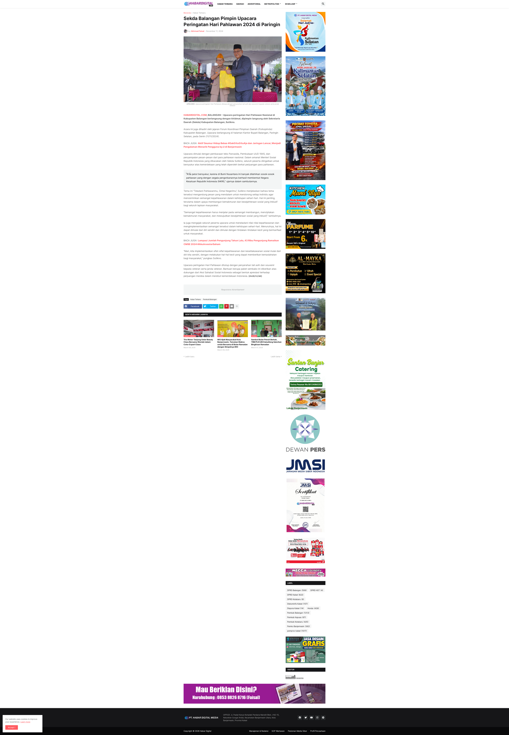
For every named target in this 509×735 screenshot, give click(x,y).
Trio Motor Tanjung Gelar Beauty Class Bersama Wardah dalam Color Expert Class (198, 341)
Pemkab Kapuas (296, 617)
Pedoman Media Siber (297, 731)
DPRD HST (316, 590)
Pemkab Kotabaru (297, 622)
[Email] (231, 306)
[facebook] (300, 717)
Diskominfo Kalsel (297, 604)
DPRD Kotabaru (295, 599)
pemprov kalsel (297, 631)
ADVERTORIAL (254, 4)
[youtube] (311, 717)
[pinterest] (323, 717)
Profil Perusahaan (317, 731)
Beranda (187, 13)
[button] (323, 4)
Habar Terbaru (199, 13)
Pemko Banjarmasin (298, 626)
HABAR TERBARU (225, 4)
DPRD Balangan (297, 590)
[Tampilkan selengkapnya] (237, 306)
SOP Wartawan (278, 731)
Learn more (25, 722)
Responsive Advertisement (232, 289)
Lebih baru (189, 356)
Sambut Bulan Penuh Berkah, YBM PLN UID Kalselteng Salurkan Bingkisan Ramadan (266, 341)
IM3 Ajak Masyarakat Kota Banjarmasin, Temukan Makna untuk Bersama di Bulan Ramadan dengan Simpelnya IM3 (232, 343)
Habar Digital (205, 731)
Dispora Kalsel (295, 608)
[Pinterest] (226, 306)
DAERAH (240, 4)
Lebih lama (275, 356)
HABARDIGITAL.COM (195, 115)
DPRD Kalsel (295, 595)
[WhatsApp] (221, 306)
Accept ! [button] (11, 727)
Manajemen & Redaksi (258, 731)
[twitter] (305, 717)
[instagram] (317, 717)
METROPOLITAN (271, 4)
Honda (313, 608)
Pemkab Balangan (210, 299)
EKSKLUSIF (290, 4)
